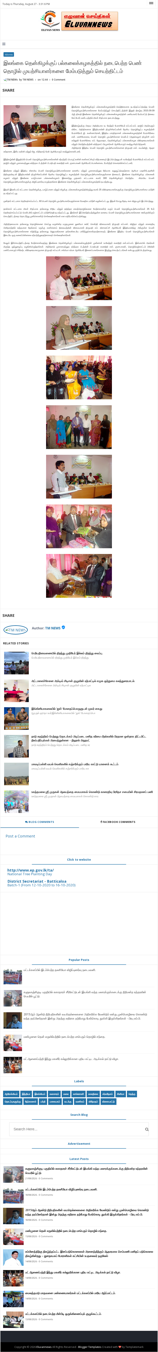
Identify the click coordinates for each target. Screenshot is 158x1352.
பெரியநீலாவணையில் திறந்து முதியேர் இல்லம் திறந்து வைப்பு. (67, 653)
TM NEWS (52, 628)
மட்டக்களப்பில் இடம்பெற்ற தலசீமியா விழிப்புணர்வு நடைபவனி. (60, 970)
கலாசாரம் (54, 1094)
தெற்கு (132, 1094)
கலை (66, 1094)
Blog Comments (41, 822)
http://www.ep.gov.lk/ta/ (30, 870)
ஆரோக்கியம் (11, 1094)
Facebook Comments (119, 822)
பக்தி (43, 1101)
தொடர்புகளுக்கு (13, 1101)
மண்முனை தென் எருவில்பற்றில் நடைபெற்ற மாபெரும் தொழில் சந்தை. (64, 1037)
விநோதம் (93, 1101)
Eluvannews (44, 1347)
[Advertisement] (79, 923)
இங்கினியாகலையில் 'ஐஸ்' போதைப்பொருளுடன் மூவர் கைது (66, 709)
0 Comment (58, 79)
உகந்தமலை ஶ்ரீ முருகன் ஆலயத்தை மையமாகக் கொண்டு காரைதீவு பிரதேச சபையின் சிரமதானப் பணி (92, 792)
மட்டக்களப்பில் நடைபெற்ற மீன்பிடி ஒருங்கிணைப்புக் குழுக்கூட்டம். (63, 1314)
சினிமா (120, 1094)
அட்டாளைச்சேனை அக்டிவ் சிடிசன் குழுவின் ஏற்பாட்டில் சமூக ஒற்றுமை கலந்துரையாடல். (83, 681)
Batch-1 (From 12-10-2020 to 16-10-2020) (41, 885)
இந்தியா (26, 1094)
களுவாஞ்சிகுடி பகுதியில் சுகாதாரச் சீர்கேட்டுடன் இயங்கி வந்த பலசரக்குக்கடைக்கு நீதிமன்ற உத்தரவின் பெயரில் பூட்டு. (86, 1171)
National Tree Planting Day (29, 874)
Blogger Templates (89, 1347)
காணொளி (78, 1094)
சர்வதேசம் (107, 1094)
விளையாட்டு (108, 1101)
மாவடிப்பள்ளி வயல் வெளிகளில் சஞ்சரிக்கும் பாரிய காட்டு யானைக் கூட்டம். (75, 764)
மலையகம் (55, 1101)
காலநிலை (93, 1094)
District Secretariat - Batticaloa (36, 881)
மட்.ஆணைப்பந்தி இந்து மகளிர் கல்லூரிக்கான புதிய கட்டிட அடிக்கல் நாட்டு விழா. (71, 1059)
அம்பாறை (9, 54)
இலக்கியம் (40, 1094)
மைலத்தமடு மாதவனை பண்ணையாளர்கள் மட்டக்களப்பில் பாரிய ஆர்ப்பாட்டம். (70, 1293)
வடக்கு (67, 1101)
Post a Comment (20, 836)
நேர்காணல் (30, 1101)
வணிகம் (80, 1101)
